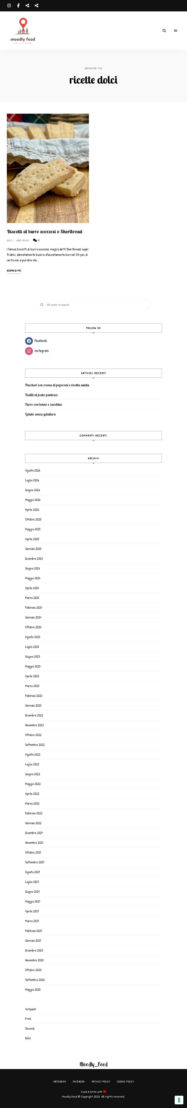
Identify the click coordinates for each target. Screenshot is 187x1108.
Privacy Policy (27, 5)
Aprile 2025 (32, 539)
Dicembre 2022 (34, 715)
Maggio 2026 (32, 500)
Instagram (9, 5)
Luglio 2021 (32, 882)
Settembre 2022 (35, 744)
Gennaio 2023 (33, 705)
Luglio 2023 (32, 646)
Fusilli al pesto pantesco (41, 394)
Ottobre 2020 (33, 970)
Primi (28, 1018)
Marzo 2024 (32, 597)
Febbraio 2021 (33, 930)
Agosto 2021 (32, 872)
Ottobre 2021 (33, 852)
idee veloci (23, 240)
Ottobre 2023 (33, 627)
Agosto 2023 (32, 637)
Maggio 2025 (32, 529)
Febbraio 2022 (33, 813)
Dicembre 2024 (34, 558)
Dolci (10, 240)
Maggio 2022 (33, 784)
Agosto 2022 (32, 754)
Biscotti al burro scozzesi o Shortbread (44, 231)
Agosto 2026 (32, 470)
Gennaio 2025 (33, 548)
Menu (175, 30)
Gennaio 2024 (33, 617)
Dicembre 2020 (34, 950)
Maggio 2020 (32, 989)
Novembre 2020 (34, 960)
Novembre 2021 (34, 842)
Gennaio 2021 (33, 940)
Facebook (18, 5)
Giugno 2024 (32, 568)
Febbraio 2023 (33, 695)
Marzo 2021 (32, 921)
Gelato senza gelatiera (40, 414)
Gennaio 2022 (33, 823)
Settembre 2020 (34, 979)
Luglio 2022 (32, 764)
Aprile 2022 (32, 793)
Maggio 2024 (32, 578)
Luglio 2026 (32, 480)
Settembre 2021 (34, 862)
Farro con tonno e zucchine (43, 404)
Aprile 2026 (32, 509)
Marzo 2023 (32, 686)
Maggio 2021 (32, 901)
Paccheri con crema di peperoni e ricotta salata (57, 385)
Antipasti (30, 1009)
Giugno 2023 (32, 656)
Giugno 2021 (32, 891)
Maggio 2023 (32, 666)
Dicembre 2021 (34, 833)
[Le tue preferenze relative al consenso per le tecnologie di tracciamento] (179, 1100)
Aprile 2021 (32, 911)
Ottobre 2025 (33, 519)
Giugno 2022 (32, 774)
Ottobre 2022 (33, 735)
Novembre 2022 (34, 725)
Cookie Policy (36, 5)
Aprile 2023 (32, 676)
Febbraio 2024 (33, 607)
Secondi (29, 1028)
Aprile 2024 (32, 588)
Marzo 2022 (32, 803)
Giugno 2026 (32, 490)
